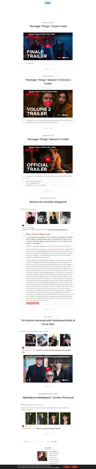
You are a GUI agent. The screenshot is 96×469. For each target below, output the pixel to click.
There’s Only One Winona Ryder (38, 234)
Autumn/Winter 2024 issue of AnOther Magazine (58, 246)
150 (48, 441)
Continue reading (32, 303)
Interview (43, 198)
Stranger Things (46, 22)
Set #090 (31, 227)
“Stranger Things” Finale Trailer (48, 26)
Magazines (48, 198)
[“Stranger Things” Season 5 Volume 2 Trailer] (46, 129)
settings (57, 467)
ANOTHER (28, 246)
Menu (48, 3)
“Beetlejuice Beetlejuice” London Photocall (48, 397)
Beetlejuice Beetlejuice (44, 393)
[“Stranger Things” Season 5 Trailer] (46, 191)
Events (45, 316)
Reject (74, 466)
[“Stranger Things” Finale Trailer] (46, 69)
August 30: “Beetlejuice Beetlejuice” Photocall (48, 428)
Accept (66, 466)
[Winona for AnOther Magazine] (46, 310)
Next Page (54, 441)
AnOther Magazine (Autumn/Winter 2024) (57, 229)
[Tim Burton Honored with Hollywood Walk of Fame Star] (46, 387)
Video (52, 22)
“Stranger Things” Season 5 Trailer (48, 139)
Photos (53, 198)
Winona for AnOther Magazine (48, 202)
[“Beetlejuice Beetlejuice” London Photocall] (46, 435)
